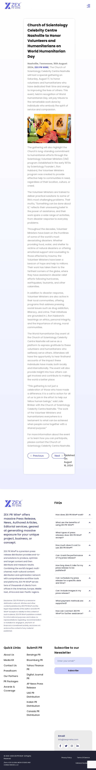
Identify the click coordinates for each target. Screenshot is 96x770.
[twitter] (66, 746)
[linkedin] (77, 746)
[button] (73, 514)
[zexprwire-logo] (13, 2)
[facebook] (60, 746)
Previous (38, 455)
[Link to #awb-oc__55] (88, 6)
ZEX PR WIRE (41, 67)
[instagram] (72, 746)
